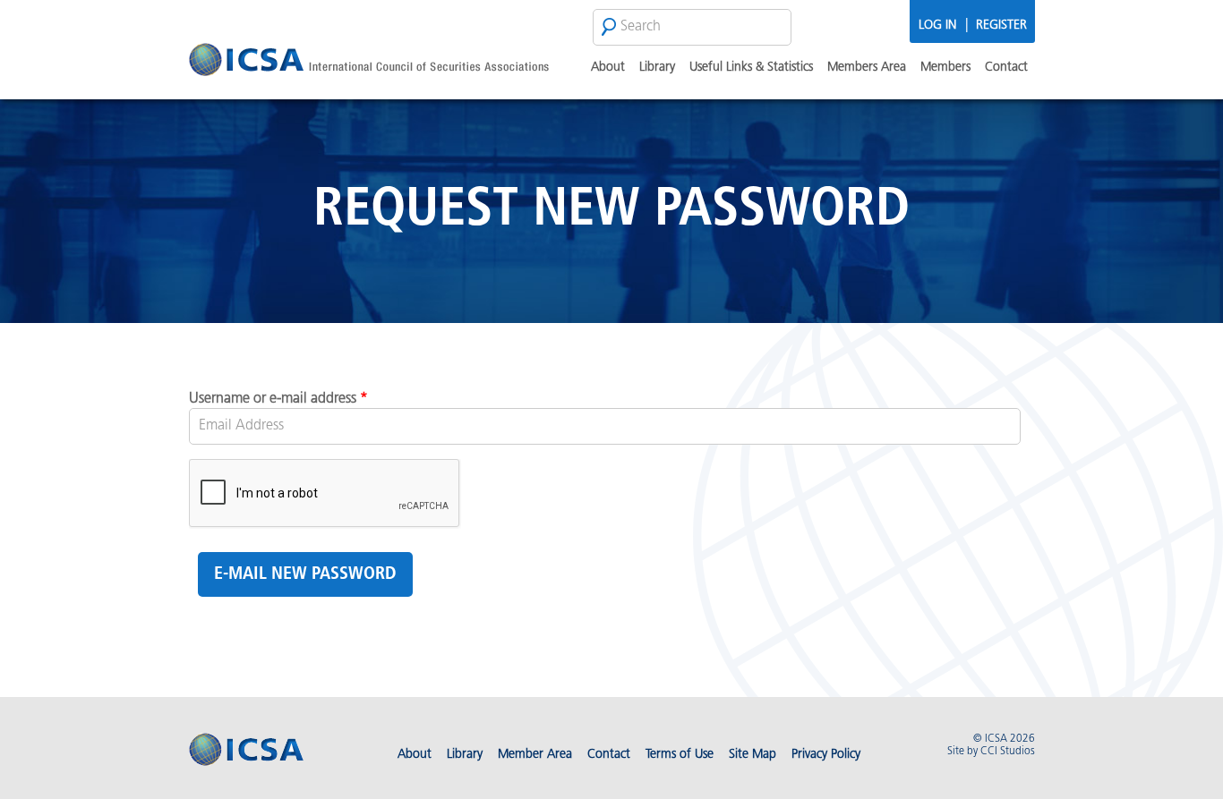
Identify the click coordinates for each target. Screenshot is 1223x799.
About (608, 67)
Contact (1006, 67)
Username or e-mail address (278, 399)
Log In (937, 25)
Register (1001, 25)
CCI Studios (1007, 751)
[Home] (369, 62)
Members (945, 67)
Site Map (752, 754)
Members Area (866, 67)
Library (657, 67)
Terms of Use (680, 754)
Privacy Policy (825, 754)
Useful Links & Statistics (751, 67)
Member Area (535, 754)
